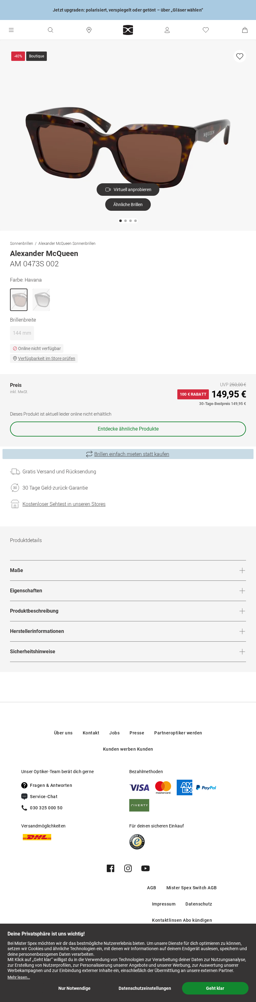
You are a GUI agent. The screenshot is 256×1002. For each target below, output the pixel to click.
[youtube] (145, 868)
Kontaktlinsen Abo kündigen (182, 920)
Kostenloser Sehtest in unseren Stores (64, 504)
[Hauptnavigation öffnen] (11, 30)
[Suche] (50, 30)
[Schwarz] (41, 300)
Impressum (164, 903)
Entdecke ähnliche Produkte (128, 429)
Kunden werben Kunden (128, 749)
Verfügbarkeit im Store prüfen (46, 358)
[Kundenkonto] (167, 30)
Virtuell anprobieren (132, 189)
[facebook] (110, 868)
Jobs (114, 732)
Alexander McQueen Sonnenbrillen (67, 243)
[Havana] (18, 300)
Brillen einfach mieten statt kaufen (131, 454)
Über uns (63, 732)
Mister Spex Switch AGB (191, 887)
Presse (137, 732)
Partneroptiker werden (178, 732)
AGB (151, 887)
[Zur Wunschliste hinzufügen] (240, 56)
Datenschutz (198, 903)
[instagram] (128, 868)
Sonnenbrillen (21, 243)
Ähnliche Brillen (128, 204)
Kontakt (91, 732)
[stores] (89, 30)
